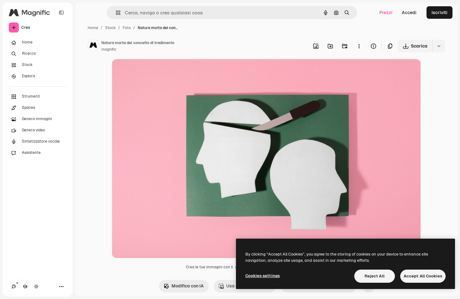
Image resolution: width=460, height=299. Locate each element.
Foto (127, 27)
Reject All (375, 276)
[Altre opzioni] (359, 46)
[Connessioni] (14, 286)
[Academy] (25, 286)
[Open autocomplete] (115, 12)
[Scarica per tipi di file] (438, 46)
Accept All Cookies (423, 276)
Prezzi (385, 12)
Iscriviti (439, 12)
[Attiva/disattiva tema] (36, 286)
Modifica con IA (187, 286)
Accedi (409, 12)
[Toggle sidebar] (61, 13)
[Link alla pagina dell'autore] (93, 46)
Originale (153, 71)
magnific (108, 49)
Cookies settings (262, 275)
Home (93, 27)
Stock (110, 27)
